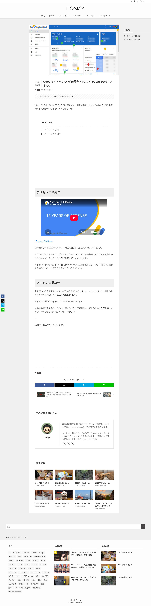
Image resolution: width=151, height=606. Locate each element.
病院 (42, 584)
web (38, 90)
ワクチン (46, 572)
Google (41, 553)
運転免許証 (36, 588)
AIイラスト (17, 553)
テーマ (34, 564)
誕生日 (10, 588)
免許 (37, 576)
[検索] (143, 1)
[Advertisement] (74, 163)
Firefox (34, 553)
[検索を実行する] (143, 526)
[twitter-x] (131, 1)
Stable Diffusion (39, 556)
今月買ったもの (27, 576)
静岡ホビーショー (14, 592)
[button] (44, 385)
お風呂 (28, 560)
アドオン (11, 564)
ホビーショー (23, 572)
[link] (64, 443)
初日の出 (11, 580)
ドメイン (43, 564)
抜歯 (33, 580)
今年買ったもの (13, 576)
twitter (10, 560)
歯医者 (21, 584)
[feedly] (137, 1)
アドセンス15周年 (52, 130)
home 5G (11, 556)
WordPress (19, 560)
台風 (19, 580)
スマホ (27, 564)
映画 (45, 580)
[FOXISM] (75, 8)
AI (9, 553)
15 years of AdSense (44, 241)
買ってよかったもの (23, 588)
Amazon (26, 553)
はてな (35, 560)
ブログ (38, 568)
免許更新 (45, 576)
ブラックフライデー (26, 568)
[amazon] (134, 1)
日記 (39, 580)
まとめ (43, 560)
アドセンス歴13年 (52, 134)
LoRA (19, 556)
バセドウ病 (12, 568)
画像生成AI (34, 584)
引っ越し (26, 580)
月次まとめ (12, 584)
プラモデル (12, 572)
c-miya (47, 437)
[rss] (140, 1)
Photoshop (27, 556)
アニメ (19, 564)
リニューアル (35, 572)
